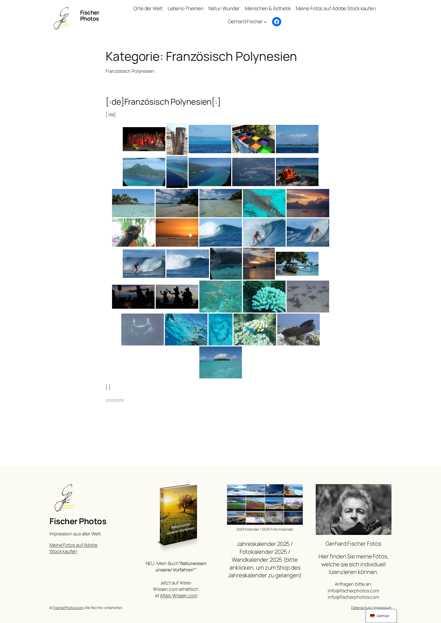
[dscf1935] (253, 139)
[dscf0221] (177, 139)
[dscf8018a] (308, 232)
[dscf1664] (210, 139)
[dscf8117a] (144, 263)
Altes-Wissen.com (178, 595)
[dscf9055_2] (297, 264)
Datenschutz (361, 607)
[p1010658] (220, 329)
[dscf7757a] (220, 232)
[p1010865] (298, 329)
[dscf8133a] (187, 263)
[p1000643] (264, 297)
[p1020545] (220, 362)
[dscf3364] (220, 203)
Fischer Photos (90, 16)
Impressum (382, 607)
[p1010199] (308, 297)
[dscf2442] (177, 172)
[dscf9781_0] (177, 297)
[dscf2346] (297, 139)
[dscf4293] (133, 232)
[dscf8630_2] (259, 264)
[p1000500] (220, 297)
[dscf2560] (253, 172)
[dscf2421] (144, 172)
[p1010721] (255, 329)
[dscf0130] (144, 139)
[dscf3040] (133, 203)
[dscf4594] (177, 232)
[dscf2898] (297, 172)
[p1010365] (142, 329)
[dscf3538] (264, 203)
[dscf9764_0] (133, 297)
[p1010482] (186, 329)
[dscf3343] (177, 203)
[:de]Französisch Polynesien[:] (163, 101)
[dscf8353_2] (226, 264)
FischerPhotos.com (68, 607)
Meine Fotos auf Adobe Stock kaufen (73, 548)
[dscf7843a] (264, 232)
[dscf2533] (210, 172)
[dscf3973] (308, 203)
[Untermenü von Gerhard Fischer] (265, 21)
